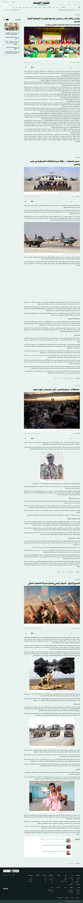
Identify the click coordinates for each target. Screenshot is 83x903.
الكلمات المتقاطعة (50, 890)
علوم (45, 879)
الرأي (56, 7)
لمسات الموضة (30, 881)
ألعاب (16, 7)
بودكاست (20, 7)
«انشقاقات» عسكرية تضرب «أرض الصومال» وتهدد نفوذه (56, 389)
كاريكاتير (65, 879)
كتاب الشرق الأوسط (63, 881)
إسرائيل (58, 572)
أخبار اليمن (73, 863)
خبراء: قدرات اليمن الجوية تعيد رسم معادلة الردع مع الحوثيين (53, 845)
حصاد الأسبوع (71, 890)
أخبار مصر (64, 378)
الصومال (63, 572)
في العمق (27, 7)
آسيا (72, 881)
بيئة (45, 881)
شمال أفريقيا (77, 881)
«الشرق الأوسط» (74, 628)
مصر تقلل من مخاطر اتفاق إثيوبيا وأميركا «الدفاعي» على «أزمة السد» (11, 33)
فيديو (23, 7)
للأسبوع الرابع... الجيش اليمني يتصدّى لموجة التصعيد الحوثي (54, 583)
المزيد (13, 7)
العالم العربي (77, 14)
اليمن (68, 863)
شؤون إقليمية (78, 884)
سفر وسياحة (30, 879)
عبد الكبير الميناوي (73, 62)
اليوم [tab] (7, 19)
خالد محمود (74, 433)
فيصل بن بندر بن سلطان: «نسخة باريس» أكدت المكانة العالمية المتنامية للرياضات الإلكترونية (58, 10)
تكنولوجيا (40, 7)
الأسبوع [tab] (5, 19)
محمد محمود (74, 196)
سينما (52, 881)
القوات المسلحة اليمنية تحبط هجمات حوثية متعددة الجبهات (53, 851)
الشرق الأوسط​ (63, 7)
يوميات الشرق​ (35, 7)
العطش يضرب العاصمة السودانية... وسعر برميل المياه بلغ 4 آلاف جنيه (11, 52)
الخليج (78, 879)
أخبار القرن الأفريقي (71, 572)
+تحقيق (72, 893)
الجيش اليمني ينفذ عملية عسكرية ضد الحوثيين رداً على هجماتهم (52, 839)
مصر (60, 378)
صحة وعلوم (44, 7)
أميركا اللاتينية (71, 884)
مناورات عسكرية (71, 378)
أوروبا (72, 879)
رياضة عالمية (78, 893)
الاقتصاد (53, 7)
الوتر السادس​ (51, 879)
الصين (56, 378)
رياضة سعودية (78, 890)
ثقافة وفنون (49, 7)
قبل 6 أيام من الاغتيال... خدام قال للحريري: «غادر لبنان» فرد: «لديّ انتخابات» (11, 43)
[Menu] (79, 7)
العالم (59, 7)
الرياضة (31, 7)
